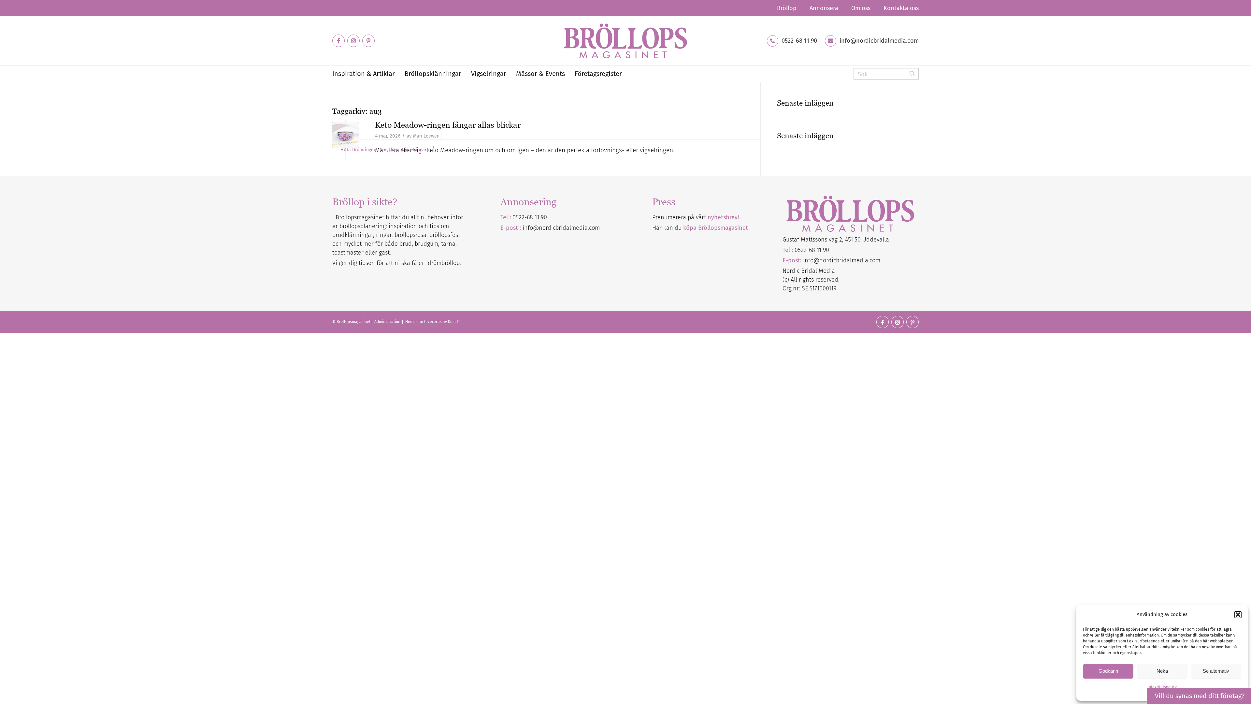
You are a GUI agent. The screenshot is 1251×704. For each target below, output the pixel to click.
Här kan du (700, 227)
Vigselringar (414, 150)
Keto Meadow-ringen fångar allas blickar (448, 125)
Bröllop (787, 8)
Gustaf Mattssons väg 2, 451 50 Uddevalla (836, 239)
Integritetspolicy (1162, 687)
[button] (1238, 614)
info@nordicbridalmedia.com (879, 41)
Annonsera (824, 8)
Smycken (389, 150)
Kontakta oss (901, 8)
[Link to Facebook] (338, 41)
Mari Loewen (426, 136)
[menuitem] (786, 8)
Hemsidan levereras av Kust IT (432, 321)
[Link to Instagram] (353, 41)
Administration (387, 321)
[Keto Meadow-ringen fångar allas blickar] (345, 135)
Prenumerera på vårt (695, 217)
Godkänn (1108, 671)
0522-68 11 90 (799, 41)
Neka (1162, 671)
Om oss (860, 8)
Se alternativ (1216, 671)
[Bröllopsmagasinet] (625, 40)
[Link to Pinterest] (368, 41)
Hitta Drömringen (358, 150)
